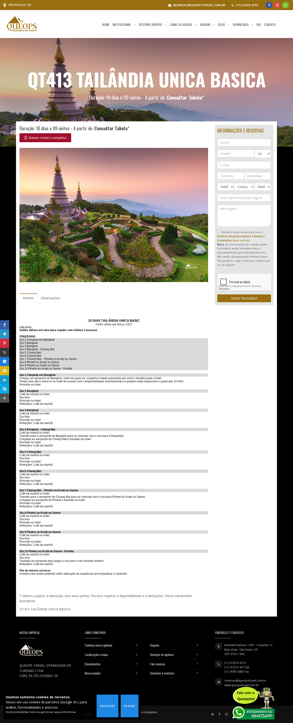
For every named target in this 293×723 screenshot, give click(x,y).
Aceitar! (129, 706)
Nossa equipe (92, 673)
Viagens (154, 645)
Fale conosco (157, 663)
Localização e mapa (96, 654)
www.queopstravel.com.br (241, 685)
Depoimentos (92, 663)
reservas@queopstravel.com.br (245, 680)
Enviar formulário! (244, 298)
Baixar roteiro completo (47, 137)
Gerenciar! (107, 706)
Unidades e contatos (162, 673)
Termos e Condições (144, 712)
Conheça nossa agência (98, 645)
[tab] (28, 298)
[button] (4, 324)
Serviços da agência (162, 654)
